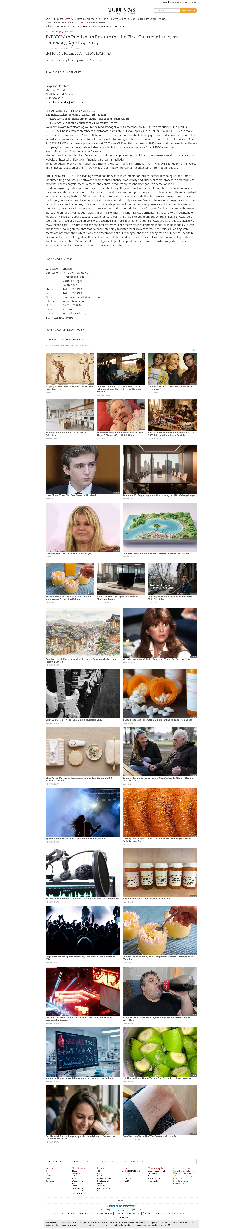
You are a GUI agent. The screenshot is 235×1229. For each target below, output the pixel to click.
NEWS (48, 19)
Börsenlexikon (55, 1161)
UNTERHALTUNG (105, 19)
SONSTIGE (163, 19)
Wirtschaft (76, 1173)
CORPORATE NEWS (84, 22)
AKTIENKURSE (57, 19)
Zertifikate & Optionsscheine (103, 1187)
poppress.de (153, 1181)
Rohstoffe (101, 1176)
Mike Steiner (180, 1213)
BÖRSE (67, 19)
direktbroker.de (154, 1178)
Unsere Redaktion (163, 1213)
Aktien (99, 1183)
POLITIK (86, 19)
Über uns (147, 1213)
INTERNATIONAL (151, 19)
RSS (185, 2)
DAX (47, 1171)
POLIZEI (139, 19)
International (77, 1191)
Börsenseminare (103, 1191)
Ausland (75, 1183)
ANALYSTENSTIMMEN (69, 22)
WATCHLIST (193, 2)
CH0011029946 (69, 32)
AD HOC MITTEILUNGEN (53, 22)
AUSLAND (131, 19)
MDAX (48, 1173)
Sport (74, 1178)
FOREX (100, 1173)
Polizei (74, 1186)
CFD (99, 1171)
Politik (74, 1176)
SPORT (94, 19)
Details (154, 1225)
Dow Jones (50, 1181)
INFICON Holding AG (54, 32)
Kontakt (125, 1181)
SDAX (48, 1178)
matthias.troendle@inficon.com (65, 102)
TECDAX (49, 1176)
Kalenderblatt (77, 1193)
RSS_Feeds (126, 1178)
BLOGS (165, 2)
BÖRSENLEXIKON (175, 2)
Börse (75, 26)
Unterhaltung (77, 1188)
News (61, 1213)
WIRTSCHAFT (76, 19)
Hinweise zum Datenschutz (127, 1213)
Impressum (83, 1213)
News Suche (186, 10)
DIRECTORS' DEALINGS (98, 22)
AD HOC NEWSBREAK (131, 1171)
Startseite (68, 26)
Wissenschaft (77, 1181)
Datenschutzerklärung (102, 1213)
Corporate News (86, 26)
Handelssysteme (104, 1178)
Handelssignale (103, 1181)
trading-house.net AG (156, 1171)
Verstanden (162, 1225)
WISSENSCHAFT (119, 19)
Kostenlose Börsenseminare (154, 1174)
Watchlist (126, 1173)
